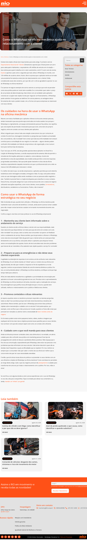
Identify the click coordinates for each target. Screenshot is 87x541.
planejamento (42, 363)
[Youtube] (9, 537)
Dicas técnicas (7, 422)
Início (2, 57)
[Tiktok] (19, 537)
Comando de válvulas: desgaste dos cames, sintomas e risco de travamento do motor (20, 463)
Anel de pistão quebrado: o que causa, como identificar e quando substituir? (64, 427)
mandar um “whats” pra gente (14, 381)
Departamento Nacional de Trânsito (12, 65)
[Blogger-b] (15, 537)
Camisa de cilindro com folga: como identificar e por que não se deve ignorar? (21, 427)
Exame (3, 73)
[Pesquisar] (82, 60)
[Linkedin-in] (12, 537)
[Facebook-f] (2, 537)
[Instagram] (5, 537)
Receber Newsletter (60, 491)
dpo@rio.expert (5, 511)
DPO (3, 507)
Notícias (6, 34)
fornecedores (50, 184)
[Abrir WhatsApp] (82, 536)
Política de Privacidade (66, 537)
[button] (66, 93)
